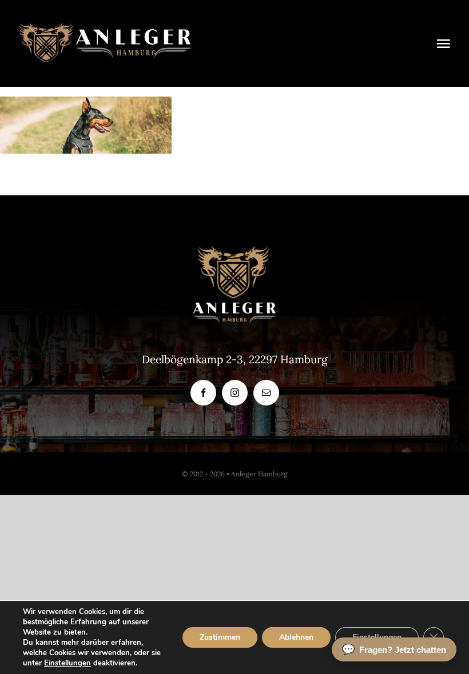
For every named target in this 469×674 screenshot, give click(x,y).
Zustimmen (220, 637)
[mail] (266, 393)
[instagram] (235, 393)
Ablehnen (296, 637)
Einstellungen (67, 663)
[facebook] (203, 393)
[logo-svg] (105, 28)
